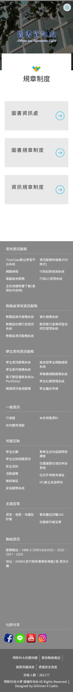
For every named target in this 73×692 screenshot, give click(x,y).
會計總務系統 (49, 316)
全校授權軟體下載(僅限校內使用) (20, 288)
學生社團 (12, 451)
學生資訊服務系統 (18, 362)
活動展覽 (12, 473)
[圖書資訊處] (36, 115)
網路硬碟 (12, 271)
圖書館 (8, 234)
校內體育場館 (15, 425)
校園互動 (13, 440)
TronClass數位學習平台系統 (20, 261)
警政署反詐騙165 (51, 514)
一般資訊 (13, 406)
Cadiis (53, 685)
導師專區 (12, 480)
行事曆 (10, 417)
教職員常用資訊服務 (21, 305)
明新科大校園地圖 (25, 657)
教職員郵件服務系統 (20, 316)
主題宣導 (13, 503)
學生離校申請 (49, 388)
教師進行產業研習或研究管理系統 (54, 326)
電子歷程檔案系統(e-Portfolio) (20, 378)
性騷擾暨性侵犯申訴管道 (54, 465)
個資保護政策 (25, 667)
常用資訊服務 (16, 248)
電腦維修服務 (15, 278)
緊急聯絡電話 (51, 657)
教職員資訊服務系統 (20, 335)
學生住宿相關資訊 (18, 458)
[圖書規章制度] (36, 152)
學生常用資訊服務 (20, 351)
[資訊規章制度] (36, 189)
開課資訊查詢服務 (18, 388)
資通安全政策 (48, 667)
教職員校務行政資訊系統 (20, 326)
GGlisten (39, 685)
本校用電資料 (49, 417)
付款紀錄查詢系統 (52, 271)
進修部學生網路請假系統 (54, 364)
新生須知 (12, 466)
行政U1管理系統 (51, 278)
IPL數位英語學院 (51, 482)
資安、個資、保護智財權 (20, 516)
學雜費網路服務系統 (54, 373)
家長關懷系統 (15, 488)
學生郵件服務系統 (18, 369)
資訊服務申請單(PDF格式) (54, 261)
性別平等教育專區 (52, 475)
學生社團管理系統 (52, 381)
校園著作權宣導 (50, 521)
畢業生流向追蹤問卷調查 (54, 453)
